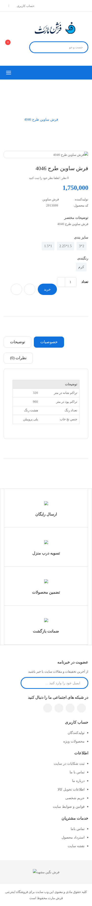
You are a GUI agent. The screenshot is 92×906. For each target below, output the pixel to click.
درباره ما (78, 781)
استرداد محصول (73, 837)
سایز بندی (81, 237)
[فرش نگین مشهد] (46, 872)
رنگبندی (82, 258)
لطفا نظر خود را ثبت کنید (44, 178)
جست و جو (36, 48)
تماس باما (78, 829)
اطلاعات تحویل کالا (71, 789)
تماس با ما (77, 772)
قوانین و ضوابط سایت (69, 807)
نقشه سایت (76, 846)
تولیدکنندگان (76, 733)
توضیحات (17, 342)
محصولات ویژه (74, 741)
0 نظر (65, 178)
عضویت (27, 683)
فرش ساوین (50, 199)
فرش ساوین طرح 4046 (41, 119)
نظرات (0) (18, 358)
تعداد (84, 282)
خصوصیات (49, 342)
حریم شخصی (75, 798)
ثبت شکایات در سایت (69, 763)
